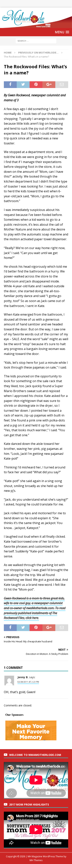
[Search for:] (36, 40)
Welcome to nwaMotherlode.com (35, 755)
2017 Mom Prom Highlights (29, 804)
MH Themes (36, 860)
